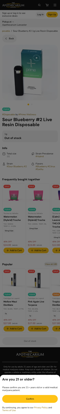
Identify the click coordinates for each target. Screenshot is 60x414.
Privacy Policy (41, 407)
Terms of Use (9, 410)
